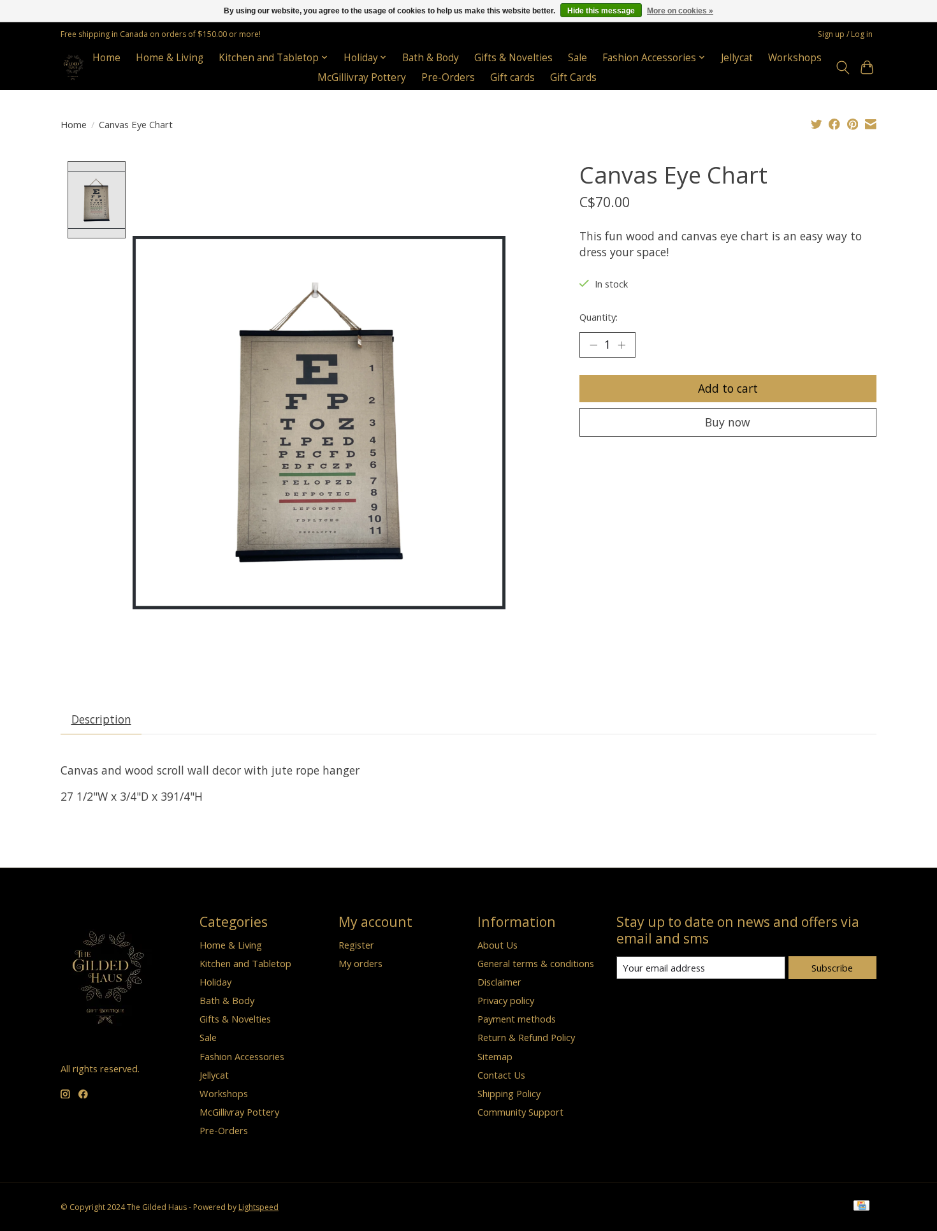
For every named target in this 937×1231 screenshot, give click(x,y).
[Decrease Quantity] (593, 345)
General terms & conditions (535, 963)
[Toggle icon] (842, 67)
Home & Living (169, 57)
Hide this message (601, 10)
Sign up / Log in (845, 34)
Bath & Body (430, 57)
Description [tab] (101, 719)
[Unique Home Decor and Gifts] (74, 67)
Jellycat (737, 57)
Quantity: (598, 316)
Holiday (215, 981)
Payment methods (516, 1018)
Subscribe (832, 967)
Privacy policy (505, 1000)
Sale (577, 57)
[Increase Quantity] (621, 345)
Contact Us (501, 1074)
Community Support (520, 1111)
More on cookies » (680, 10)
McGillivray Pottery (361, 77)
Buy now (727, 422)
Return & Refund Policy (526, 1037)
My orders (360, 963)
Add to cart (728, 388)
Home (106, 57)
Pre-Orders (448, 77)
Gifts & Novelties (513, 57)
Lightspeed (258, 1207)
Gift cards (512, 77)
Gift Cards (573, 77)
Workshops (795, 57)
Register (356, 944)
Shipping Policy (509, 1093)
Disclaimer (499, 981)
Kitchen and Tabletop (245, 963)
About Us (497, 944)
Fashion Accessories (242, 1056)
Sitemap (494, 1056)
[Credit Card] (861, 1206)
